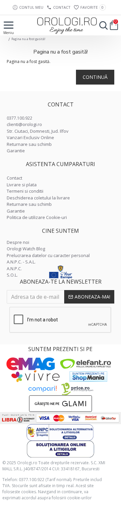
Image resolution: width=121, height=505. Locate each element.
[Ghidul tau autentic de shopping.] (42, 389)
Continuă (95, 77)
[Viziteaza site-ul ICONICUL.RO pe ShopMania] (88, 376)
